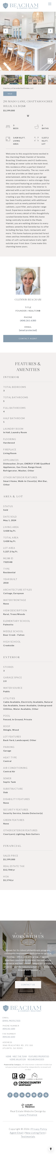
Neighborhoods (36, 1059)
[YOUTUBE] (28, 1095)
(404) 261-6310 (9, 1037)
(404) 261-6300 (28, 320)
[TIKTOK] (40, 1095)
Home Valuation (18, 1059)
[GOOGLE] (46, 1095)
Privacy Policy (39, 1129)
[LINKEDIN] (22, 1095)
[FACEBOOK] (10, 1095)
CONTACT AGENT (28, 338)
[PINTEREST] (34, 1095)
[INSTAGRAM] (16, 1095)
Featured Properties (39, 1056)
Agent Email (16, 1132)
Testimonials (28, 1136)
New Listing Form (35, 1132)
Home (8, 1056)
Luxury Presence (28, 1114)
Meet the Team (20, 1056)
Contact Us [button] (28, 984)
